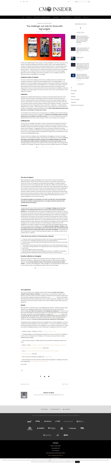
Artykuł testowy (79, 57)
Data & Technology (66, 17)
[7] (65, 117)
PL (68, 1)
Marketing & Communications (42, 17)
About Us (86, 17)
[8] (25, 263)
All (23, 17)
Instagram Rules (48, 356)
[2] (62, 81)
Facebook (45, 409)
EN (72, 1)
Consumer (55, 17)
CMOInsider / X (56, 409)
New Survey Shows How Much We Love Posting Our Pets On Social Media (42, 351)
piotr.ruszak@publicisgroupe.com (55, 455)
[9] (48, 323)
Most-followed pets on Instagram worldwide (32, 348)
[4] (61, 103)
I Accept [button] (77, 461)
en (21, 370)
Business (29, 17)
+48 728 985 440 (55, 457)
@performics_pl (53, 297)
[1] (28, 69)
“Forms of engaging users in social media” (39, 361)
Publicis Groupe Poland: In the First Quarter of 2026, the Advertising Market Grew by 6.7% (82, 50)
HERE (50, 460)
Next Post (65, 384)
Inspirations (77, 17)
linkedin (67, 409)
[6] (21, 351)
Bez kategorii (74, 90)
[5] (33, 106)
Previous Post (25, 384)
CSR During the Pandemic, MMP (49, 331)
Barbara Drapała (40, 31)
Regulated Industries (27, 353)
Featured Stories (57, 314)
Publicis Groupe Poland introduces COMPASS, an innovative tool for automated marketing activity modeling (82, 76)
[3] (48, 84)
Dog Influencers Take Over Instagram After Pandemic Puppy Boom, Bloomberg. (48, 345)
